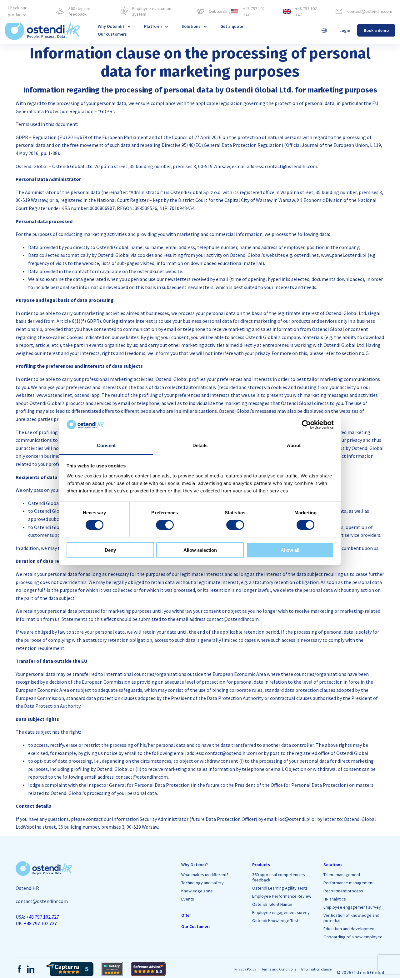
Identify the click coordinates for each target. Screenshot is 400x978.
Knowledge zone (197, 891)
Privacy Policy (245, 969)
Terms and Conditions (278, 969)
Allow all (290, 550)
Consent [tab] (106, 445)
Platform (153, 26)
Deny (110, 550)
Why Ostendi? (194, 864)
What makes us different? (204, 874)
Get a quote (231, 26)
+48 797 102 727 (42, 917)
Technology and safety (202, 883)
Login (344, 30)
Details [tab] (200, 445)
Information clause (316, 969)
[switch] (165, 525)
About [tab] (294, 445)
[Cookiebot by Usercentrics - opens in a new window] (306, 424)
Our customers (112, 34)
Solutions (191, 26)
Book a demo (376, 30)
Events (187, 899)
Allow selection (200, 550)
